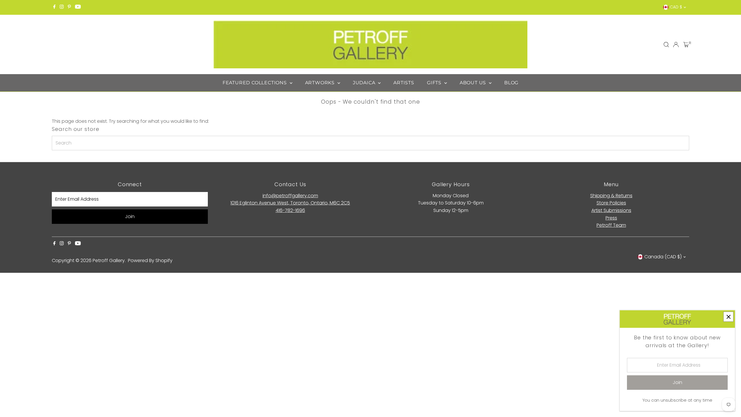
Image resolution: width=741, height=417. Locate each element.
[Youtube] (78, 7)
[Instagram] (61, 7)
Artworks (320, 82)
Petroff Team (611, 225)
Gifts (435, 82)
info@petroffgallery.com (290, 195)
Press (611, 218)
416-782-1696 (290, 210)
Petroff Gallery (109, 260)
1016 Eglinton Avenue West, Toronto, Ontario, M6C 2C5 (290, 203)
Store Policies (611, 203)
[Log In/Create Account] (675, 44)
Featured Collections (255, 82)
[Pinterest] (69, 7)
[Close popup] (728, 317)
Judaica (365, 82)
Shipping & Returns (611, 195)
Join (130, 216)
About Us (473, 82)
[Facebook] (54, 7)
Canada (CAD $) (663, 256)
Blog (511, 82)
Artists (403, 82)
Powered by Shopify (150, 260)
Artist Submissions (611, 210)
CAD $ (676, 7)
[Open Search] (666, 44)
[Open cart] (686, 44)
